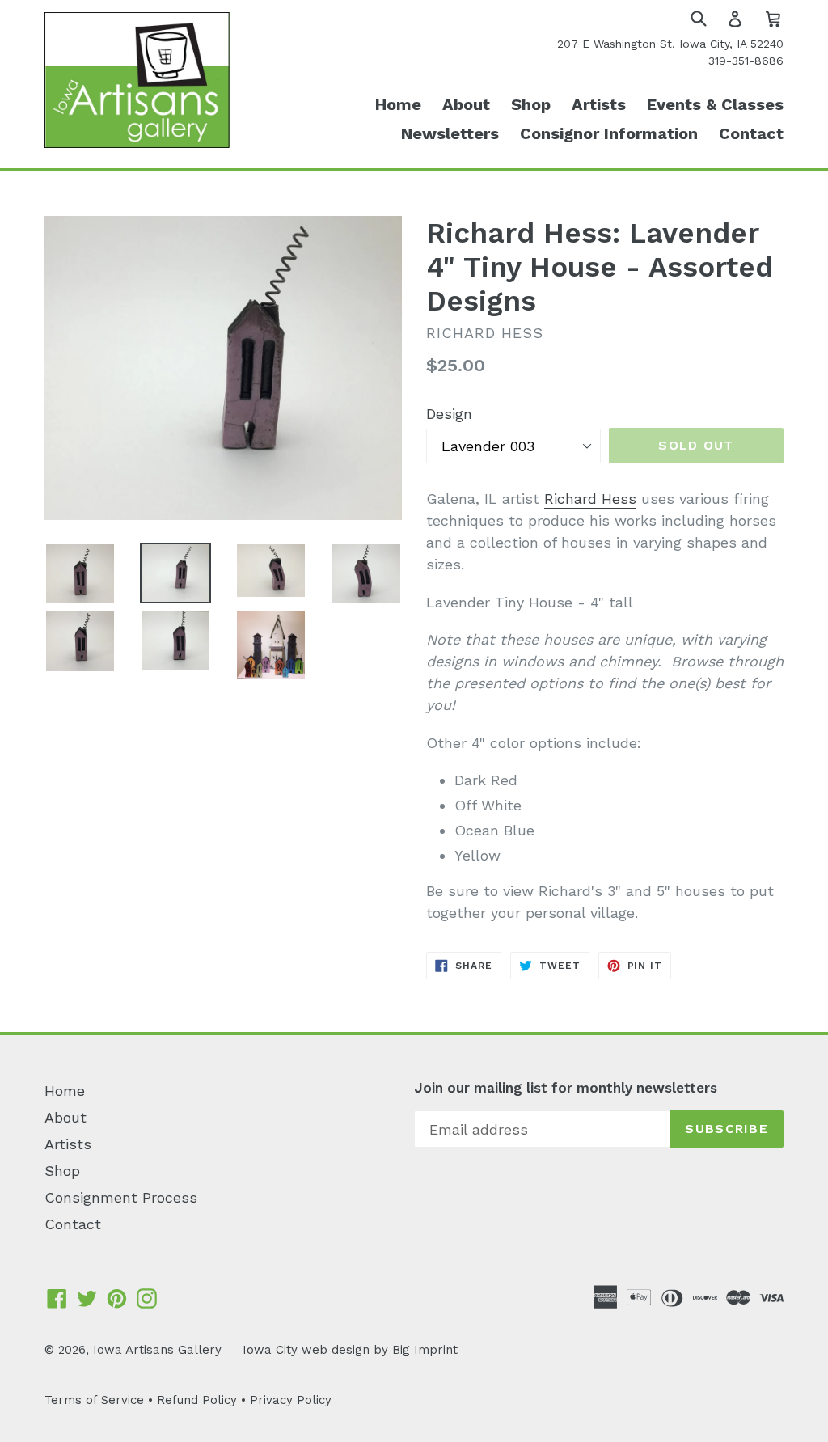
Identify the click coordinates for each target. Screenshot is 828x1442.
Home (398, 104)
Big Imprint (425, 1350)
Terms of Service (94, 1400)
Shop (531, 104)
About (466, 104)
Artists (599, 104)
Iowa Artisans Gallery (157, 1350)
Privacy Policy (291, 1400)
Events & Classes (715, 104)
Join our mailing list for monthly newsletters (565, 1088)
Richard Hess (590, 498)
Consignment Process (120, 1197)
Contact (751, 133)
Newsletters (450, 133)
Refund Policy (197, 1400)
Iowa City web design (306, 1350)
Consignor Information (609, 133)
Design (449, 413)
